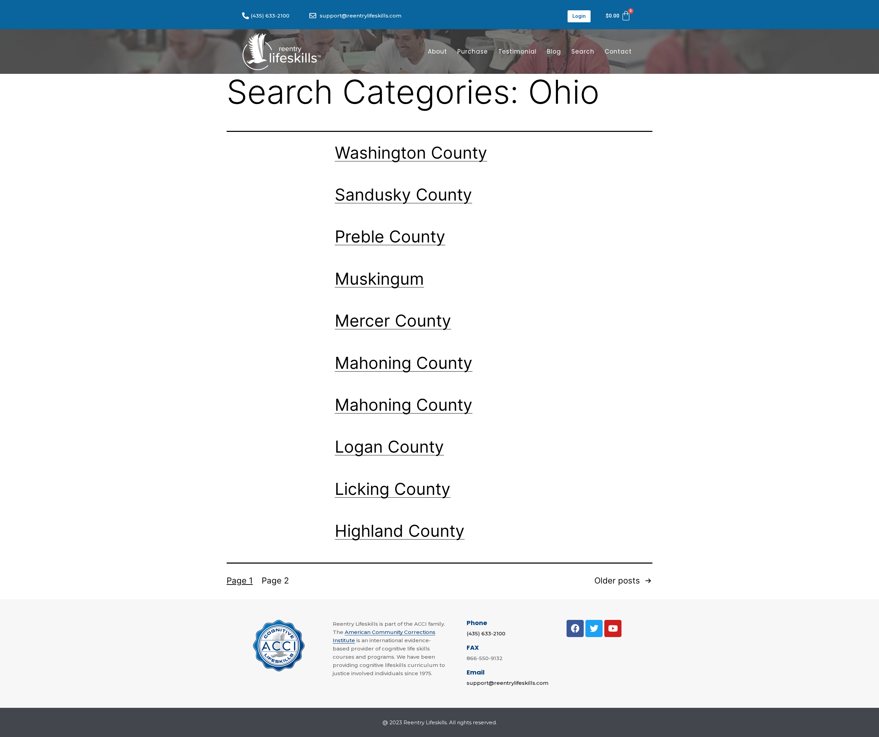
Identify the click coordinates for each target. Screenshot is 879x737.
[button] (579, 16)
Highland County (400, 531)
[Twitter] (594, 628)
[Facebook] (575, 628)
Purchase (472, 51)
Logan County (389, 446)
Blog (554, 51)
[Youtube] (612, 628)
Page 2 (275, 581)
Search (582, 51)
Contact (618, 51)
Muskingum (379, 279)
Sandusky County (403, 194)
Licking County (392, 489)
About (437, 51)
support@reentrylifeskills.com (507, 683)
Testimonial (517, 51)
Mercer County (393, 320)
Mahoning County (403, 363)
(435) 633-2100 (486, 633)
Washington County (411, 153)
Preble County (390, 236)
